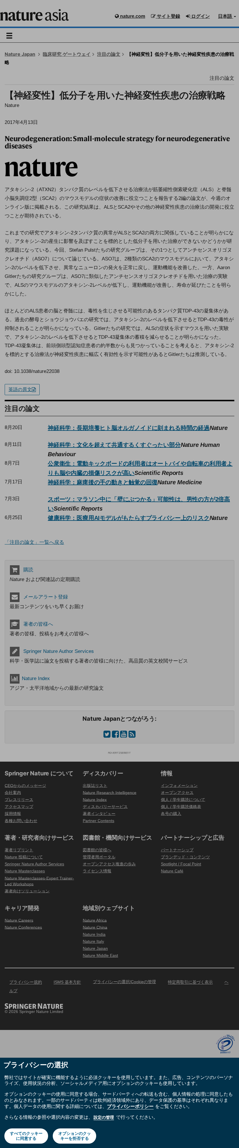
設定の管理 (104, 1117)
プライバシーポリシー (130, 1106)
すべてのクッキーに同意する (26, 1136)
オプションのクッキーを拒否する (74, 1136)
